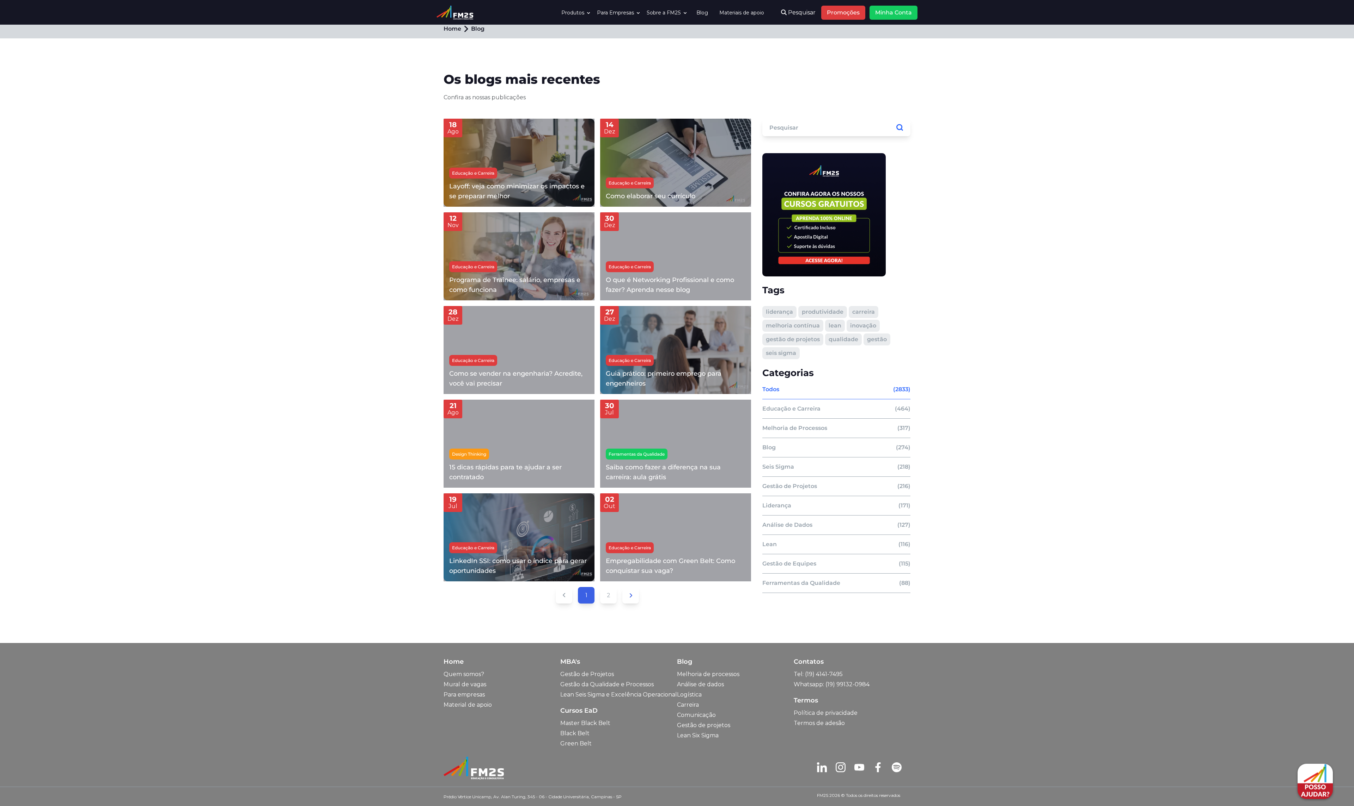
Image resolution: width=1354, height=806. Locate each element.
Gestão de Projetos (587, 674)
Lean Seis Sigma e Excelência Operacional (618, 694)
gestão (877, 339)
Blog (702, 13)
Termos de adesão (819, 723)
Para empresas (464, 694)
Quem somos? (464, 674)
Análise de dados (700, 684)
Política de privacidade (826, 713)
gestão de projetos (793, 339)
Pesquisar (801, 12)
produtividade (822, 311)
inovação (863, 325)
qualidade (843, 339)
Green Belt (576, 743)
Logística (689, 694)
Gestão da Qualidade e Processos (607, 684)
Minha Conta (893, 12)
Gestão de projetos (703, 725)
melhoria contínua (793, 325)
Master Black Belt (585, 723)
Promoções (843, 12)
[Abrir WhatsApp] (17, 788)
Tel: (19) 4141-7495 (818, 674)
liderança (779, 311)
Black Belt (575, 733)
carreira (863, 311)
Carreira (688, 704)
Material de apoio (468, 704)
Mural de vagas (465, 684)
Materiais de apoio (741, 13)
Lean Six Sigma (698, 735)
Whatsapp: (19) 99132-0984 (832, 684)
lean (835, 325)
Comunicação (696, 715)
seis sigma (781, 353)
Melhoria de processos (708, 674)
